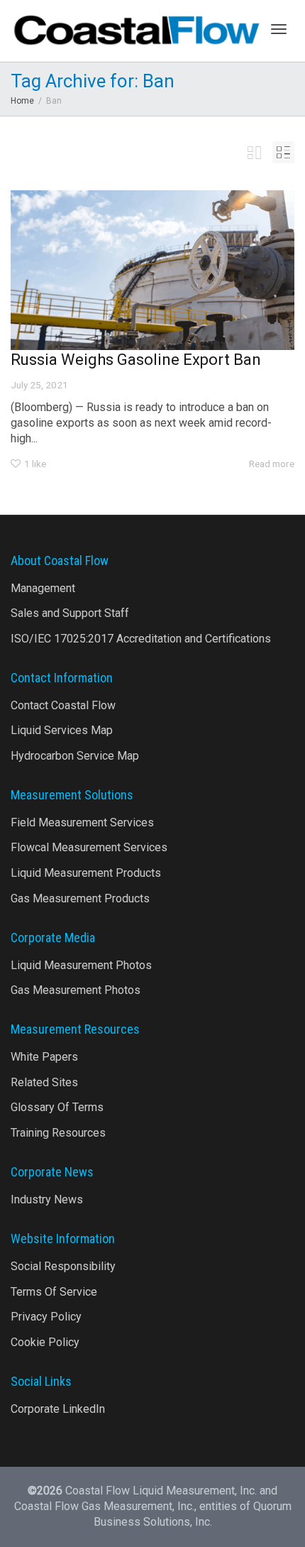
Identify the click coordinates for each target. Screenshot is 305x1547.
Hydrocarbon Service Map (75, 755)
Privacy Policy (46, 1316)
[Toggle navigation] (278, 29)
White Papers (44, 1057)
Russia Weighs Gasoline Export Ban (136, 359)
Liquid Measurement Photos (81, 965)
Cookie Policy (45, 1342)
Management (43, 588)
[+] (152, 270)
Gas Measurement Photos (75, 990)
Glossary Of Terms (57, 1107)
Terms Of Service (54, 1292)
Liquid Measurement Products (86, 873)
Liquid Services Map (62, 730)
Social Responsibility (63, 1266)
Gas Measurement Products (80, 898)
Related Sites (44, 1082)
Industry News (47, 1199)
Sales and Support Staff (70, 613)
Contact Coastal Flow (63, 705)
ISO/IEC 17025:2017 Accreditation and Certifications (141, 638)
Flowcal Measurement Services (89, 847)
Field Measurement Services (82, 822)
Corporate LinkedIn (58, 1409)
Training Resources (58, 1132)
